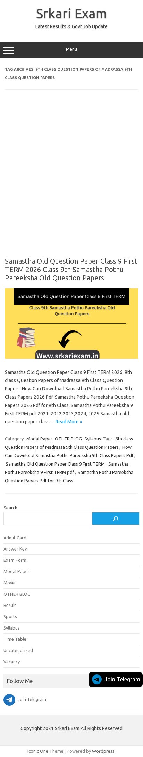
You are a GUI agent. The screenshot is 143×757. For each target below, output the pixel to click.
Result (9, 605)
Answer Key (15, 548)
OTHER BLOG (68, 438)
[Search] (116, 518)
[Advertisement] (71, 178)
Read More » (69, 421)
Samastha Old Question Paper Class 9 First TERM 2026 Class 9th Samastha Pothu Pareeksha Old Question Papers (71, 269)
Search (10, 507)
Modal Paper (39, 438)
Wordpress (103, 751)
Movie (9, 582)
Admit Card (14, 537)
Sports (10, 616)
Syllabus (92, 438)
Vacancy (11, 661)
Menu (71, 49)
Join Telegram (122, 679)
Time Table (14, 639)
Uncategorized (18, 650)
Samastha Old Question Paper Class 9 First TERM (55, 463)
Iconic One (37, 751)
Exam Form (14, 559)
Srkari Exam (71, 13)
